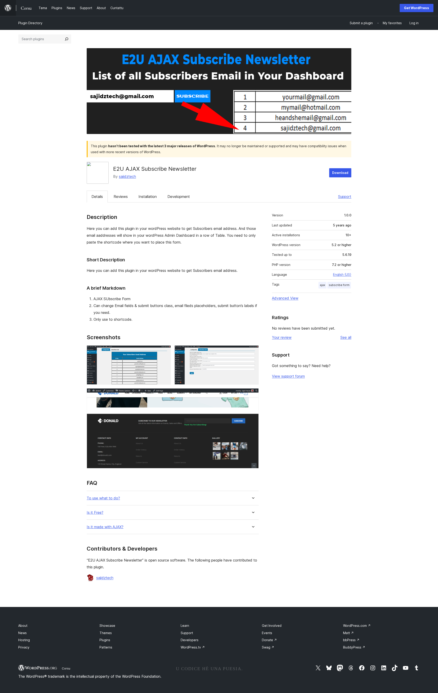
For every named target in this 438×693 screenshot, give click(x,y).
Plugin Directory (30, 23)
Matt (348, 633)
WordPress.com (357, 625)
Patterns (105, 647)
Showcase (107, 625)
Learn (185, 625)
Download (340, 173)
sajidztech (127, 176)
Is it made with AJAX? (105, 527)
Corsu (66, 668)
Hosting (24, 640)
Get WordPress (416, 8)
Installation (147, 196)
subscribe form (339, 285)
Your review (282, 337)
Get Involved (272, 625)
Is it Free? (95, 512)
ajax (322, 285)
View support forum (288, 376)
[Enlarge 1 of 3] (164, 351)
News (22, 633)
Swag (268, 647)
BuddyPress (354, 647)
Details (97, 196)
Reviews (121, 196)
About (22, 625)
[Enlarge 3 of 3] (252, 394)
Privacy (23, 647)
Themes (105, 633)
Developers (189, 640)
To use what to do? (103, 498)
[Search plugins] (66, 39)
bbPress (351, 640)
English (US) (342, 274)
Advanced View (285, 298)
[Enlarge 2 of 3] (252, 351)
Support (344, 196)
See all (345, 337)
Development (178, 196)
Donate (269, 640)
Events (267, 633)
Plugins (104, 640)
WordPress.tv (193, 647)
